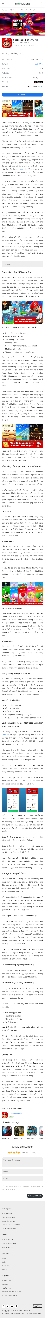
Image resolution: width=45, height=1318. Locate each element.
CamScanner (6, 1266)
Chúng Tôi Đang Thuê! (9, 1228)
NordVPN (5, 1284)
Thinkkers (6, 735)
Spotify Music (6, 1281)
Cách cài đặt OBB (7, 1247)
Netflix (4, 1262)
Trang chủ (5, 10)
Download (22, 94)
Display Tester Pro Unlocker (11, 1292)
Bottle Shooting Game (9, 1295)
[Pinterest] (16, 1306)
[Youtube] (12, 1306)
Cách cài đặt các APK (9, 1243)
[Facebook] (3, 1306)
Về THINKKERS (7, 1214)
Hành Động (20, 10)
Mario (22, 169)
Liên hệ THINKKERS (8, 1217)
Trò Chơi (13, 10)
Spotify (4, 1258)
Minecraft (5, 1269)
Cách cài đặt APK (7, 1240)
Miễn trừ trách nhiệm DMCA (11, 1225)
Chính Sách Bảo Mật (8, 1221)
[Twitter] (8, 1306)
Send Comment (34, 1196)
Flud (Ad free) (6, 1288)
